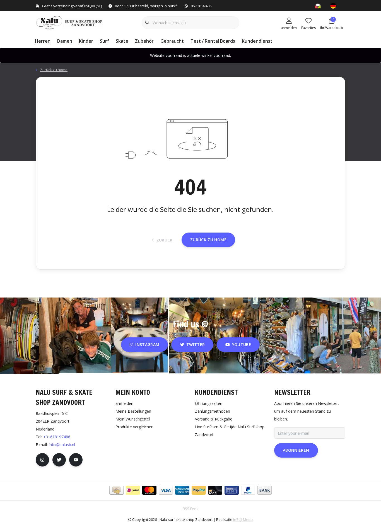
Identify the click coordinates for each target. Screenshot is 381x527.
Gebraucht (172, 41)
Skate (122, 41)
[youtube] (76, 459)
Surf (104, 41)
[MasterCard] (149, 490)
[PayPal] (199, 490)
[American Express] (182, 490)
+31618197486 (56, 436)
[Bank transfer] (264, 490)
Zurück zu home (208, 239)
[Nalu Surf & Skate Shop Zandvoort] (70, 22)
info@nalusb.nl (62, 444)
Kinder (86, 41)
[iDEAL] (133, 490)
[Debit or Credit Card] (215, 490)
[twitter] (59, 459)
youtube (241, 344)
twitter (195, 344)
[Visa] (166, 490)
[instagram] (42, 459)
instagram (148, 344)
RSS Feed (191, 508)
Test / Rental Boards (213, 41)
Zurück (164, 240)
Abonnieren (296, 450)
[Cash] (116, 490)
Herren (42, 41)
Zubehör (144, 41)
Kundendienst (257, 41)
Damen (64, 41)
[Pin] (232, 490)
